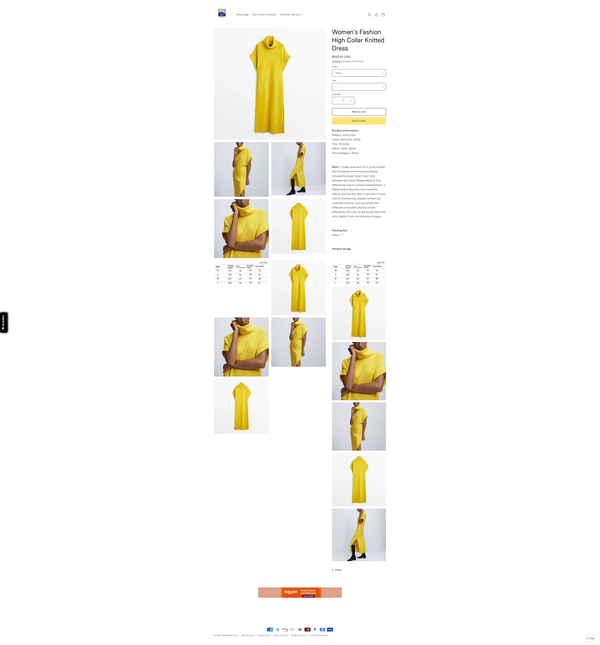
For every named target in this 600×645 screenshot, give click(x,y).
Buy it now (359, 120)
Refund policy (247, 635)
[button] (291, 14)
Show (3, 322)
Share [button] (338, 570)
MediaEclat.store (230, 635)
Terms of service (281, 635)
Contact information (318, 635)
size (334, 80)
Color (335, 66)
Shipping (336, 61)
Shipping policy (299, 635)
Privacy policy (263, 635)
